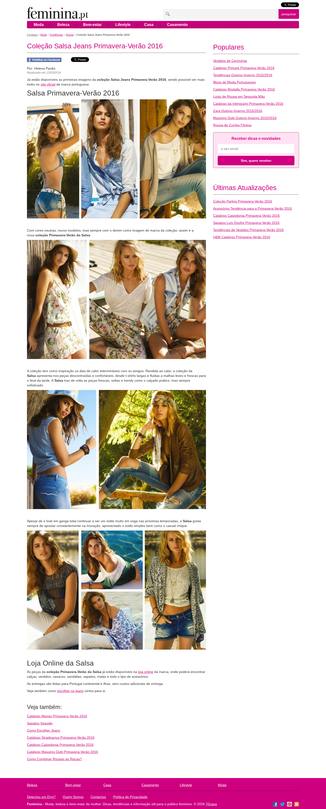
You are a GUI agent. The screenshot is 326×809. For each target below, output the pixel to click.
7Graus (211, 804)
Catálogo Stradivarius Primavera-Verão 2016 (61, 737)
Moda (39, 25)
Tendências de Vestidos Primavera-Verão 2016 (248, 230)
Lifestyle (123, 25)
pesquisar (288, 14)
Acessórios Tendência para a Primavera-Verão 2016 (252, 208)
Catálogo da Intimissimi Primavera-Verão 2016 (248, 104)
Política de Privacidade (130, 797)
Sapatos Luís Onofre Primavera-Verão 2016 (246, 223)
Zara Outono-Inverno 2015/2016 (237, 111)
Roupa (70, 34)
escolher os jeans (70, 691)
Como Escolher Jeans (43, 730)
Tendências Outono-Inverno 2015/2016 (242, 75)
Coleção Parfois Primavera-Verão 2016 (242, 201)
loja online (145, 672)
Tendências (56, 34)
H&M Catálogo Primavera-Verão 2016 (241, 237)
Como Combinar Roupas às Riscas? (54, 759)
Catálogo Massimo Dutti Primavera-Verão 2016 (62, 752)
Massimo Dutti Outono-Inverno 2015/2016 (245, 118)
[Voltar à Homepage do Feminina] (58, 14)
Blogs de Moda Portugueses (234, 82)
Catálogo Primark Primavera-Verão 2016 (243, 68)
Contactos (98, 797)
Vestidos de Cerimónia (230, 61)
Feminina (32, 34)
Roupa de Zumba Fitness (232, 125)
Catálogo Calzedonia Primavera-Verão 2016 (60, 745)
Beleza (63, 25)
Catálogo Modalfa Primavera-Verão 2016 (244, 89)
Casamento (177, 25)
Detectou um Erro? (41, 797)
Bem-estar (92, 25)
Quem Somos (73, 797)
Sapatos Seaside (40, 723)
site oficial (48, 84)
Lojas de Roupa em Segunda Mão (239, 96)
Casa (148, 25)
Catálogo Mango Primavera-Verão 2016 (57, 716)
